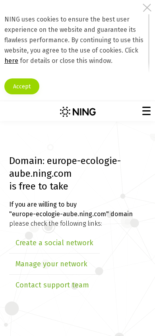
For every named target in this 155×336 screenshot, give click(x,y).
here (11, 60)
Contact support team (52, 285)
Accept (22, 86)
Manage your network (51, 264)
